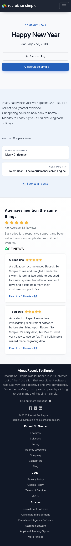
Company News (22, 138)
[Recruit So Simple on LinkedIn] (40, 408)
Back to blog (36, 56)
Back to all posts (37, 183)
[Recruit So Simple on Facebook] (30, 408)
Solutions (35, 438)
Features (35, 433)
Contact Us (35, 460)
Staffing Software (35, 525)
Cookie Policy (35, 484)
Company (35, 455)
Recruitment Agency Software (35, 520)
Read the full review (21, 296)
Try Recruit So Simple (35, 66)
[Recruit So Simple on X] (35, 408)
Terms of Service (35, 490)
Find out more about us (34, 401)
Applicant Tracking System (35, 531)
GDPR (35, 495)
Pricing (35, 444)
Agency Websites (35, 449)
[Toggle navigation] (64, 5)
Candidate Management (35, 514)
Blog (35, 466)
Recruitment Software (35, 509)
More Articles (35, 536)
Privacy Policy (35, 479)
